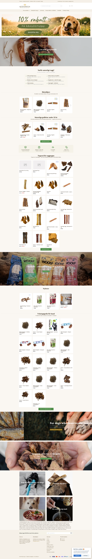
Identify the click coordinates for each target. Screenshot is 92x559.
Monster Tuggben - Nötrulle (24, 191)
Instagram (63, 540)
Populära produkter (50, 544)
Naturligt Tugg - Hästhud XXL (66, 209)
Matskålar (59, 10)
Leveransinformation (50, 547)
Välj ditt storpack (46, 458)
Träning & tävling (66, 10)
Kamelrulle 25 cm (22, 244)
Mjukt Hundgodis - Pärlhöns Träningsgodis (39, 110)
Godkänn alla (77, 555)
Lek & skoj (42, 10)
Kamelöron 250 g (22, 226)
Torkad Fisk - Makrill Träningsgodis (23, 368)
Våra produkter (26, 10)
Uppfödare (48, 550)
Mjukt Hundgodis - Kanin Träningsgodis (37, 386)
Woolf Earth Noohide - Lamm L (66, 191)
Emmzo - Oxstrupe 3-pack (38, 244)
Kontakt (48, 540)
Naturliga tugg (46, 249)
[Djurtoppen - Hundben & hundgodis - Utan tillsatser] (32, 6)
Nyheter (48, 543)
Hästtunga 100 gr (36, 170)
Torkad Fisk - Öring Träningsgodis (36, 368)
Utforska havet (24, 428)
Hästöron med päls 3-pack (38, 209)
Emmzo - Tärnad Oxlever (24, 400)
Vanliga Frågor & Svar (50, 546)
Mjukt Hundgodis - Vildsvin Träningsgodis (52, 368)
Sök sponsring (49, 549)
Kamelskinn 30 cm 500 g (23, 170)
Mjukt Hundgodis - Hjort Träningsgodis (65, 350)
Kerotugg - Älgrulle (50, 109)
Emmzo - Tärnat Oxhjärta (24, 385)
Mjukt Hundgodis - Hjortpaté (24, 349)
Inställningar (86, 555)
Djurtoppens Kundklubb (50, 552)
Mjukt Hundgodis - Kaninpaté (38, 349)
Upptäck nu (46, 271)
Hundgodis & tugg (34, 10)
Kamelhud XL (49, 244)
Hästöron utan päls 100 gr (51, 173)
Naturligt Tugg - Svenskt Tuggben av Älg (24, 135)
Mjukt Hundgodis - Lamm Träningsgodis (51, 386)
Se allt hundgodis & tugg (46, 54)
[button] (70, 105)
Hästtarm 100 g (63, 109)
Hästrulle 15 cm (36, 226)
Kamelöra (49, 191)
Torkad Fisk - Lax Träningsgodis (36, 404)
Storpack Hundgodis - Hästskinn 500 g (65, 174)
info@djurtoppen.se (36, 541)
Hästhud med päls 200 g (51, 209)
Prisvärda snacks (46, 141)
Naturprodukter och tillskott (50, 10)
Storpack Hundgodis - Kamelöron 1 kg (37, 192)
